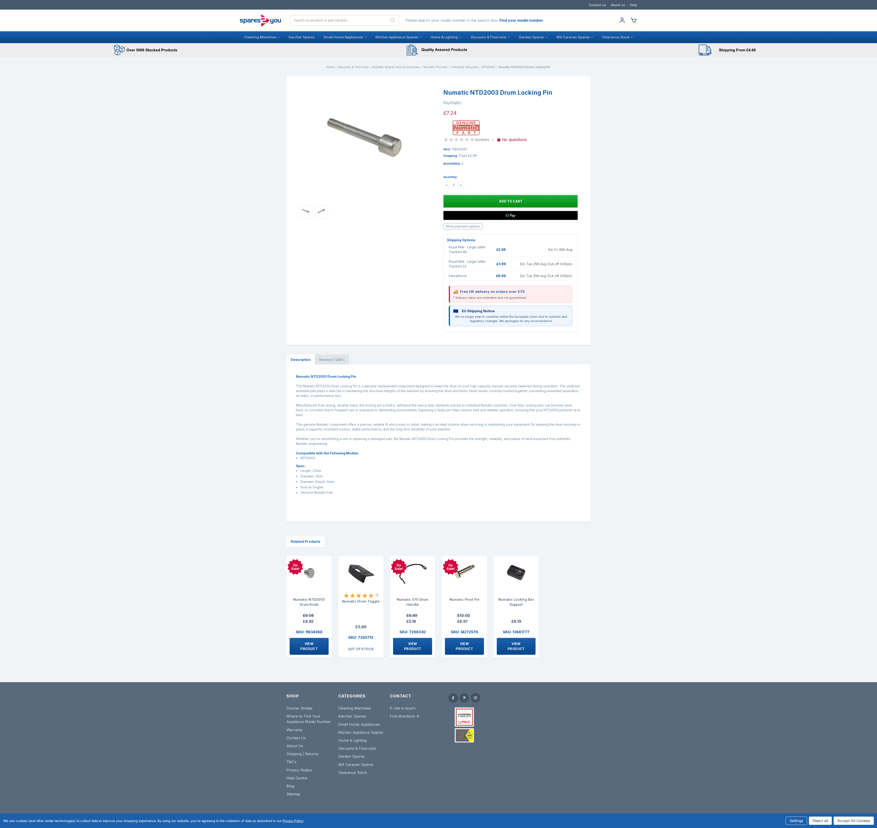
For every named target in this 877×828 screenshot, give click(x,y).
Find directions (402, 716)
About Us (294, 746)
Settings (796, 820)
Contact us (597, 5)
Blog (290, 786)
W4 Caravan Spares (572, 37)
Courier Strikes (299, 708)
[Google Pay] (510, 215)
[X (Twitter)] (464, 698)
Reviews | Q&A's (332, 359)
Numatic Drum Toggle (361, 601)
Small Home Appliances (343, 37)
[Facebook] (453, 698)
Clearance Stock (615, 37)
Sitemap (293, 794)
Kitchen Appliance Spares (396, 37)
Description (301, 359)
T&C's (291, 762)
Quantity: (450, 177)
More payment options (463, 226)
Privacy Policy (293, 821)
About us (618, 5)
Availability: (453, 163)
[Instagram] (475, 698)
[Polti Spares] (464, 717)
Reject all (820, 820)
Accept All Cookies (853, 820)
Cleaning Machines (260, 37)
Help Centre (296, 778)
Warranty (294, 730)
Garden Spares (531, 37)
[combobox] (339, 20)
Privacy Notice (299, 770)
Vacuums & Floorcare (488, 37)
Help (633, 5)
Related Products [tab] (305, 541)
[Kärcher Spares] (464, 735)
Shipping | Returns (302, 754)
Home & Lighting (444, 37)
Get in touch (404, 708)
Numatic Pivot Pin (464, 599)
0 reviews (480, 139)
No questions (514, 139)
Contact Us (296, 738)
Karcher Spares (301, 37)
